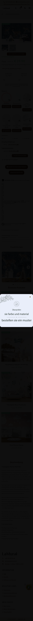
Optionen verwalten (17, 323)
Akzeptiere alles (16, 318)
